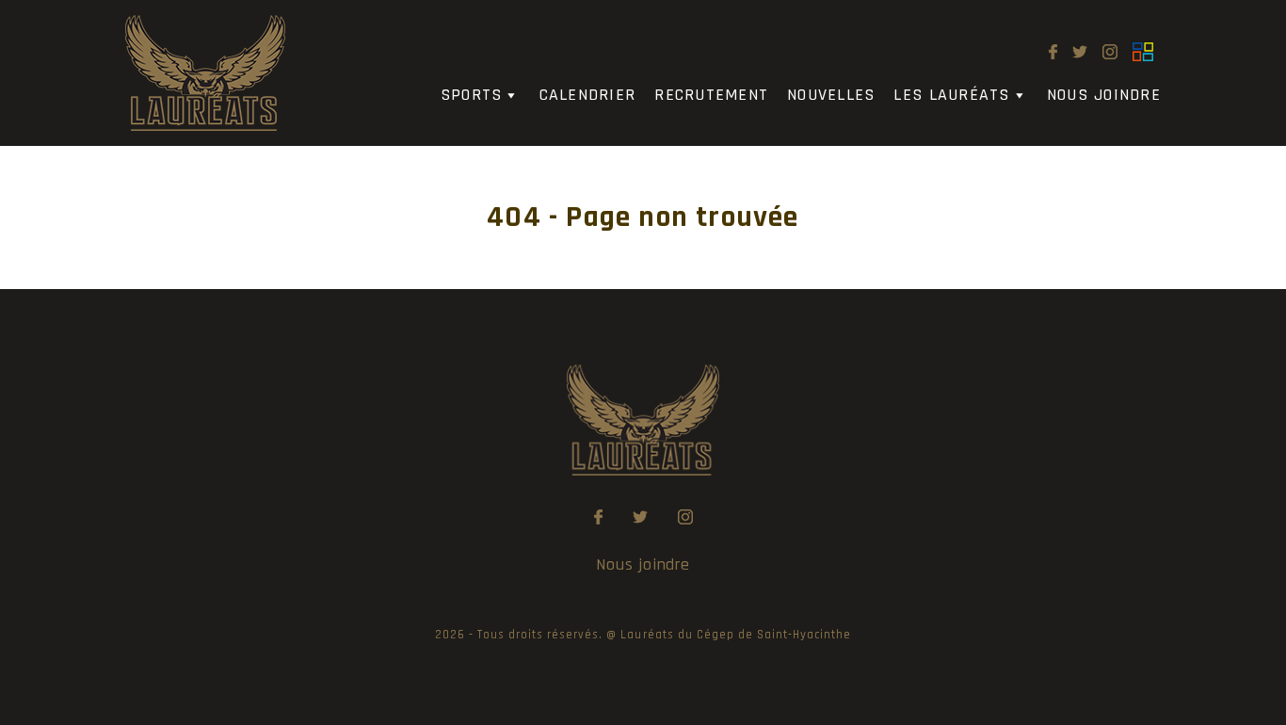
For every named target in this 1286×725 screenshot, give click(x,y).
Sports (472, 94)
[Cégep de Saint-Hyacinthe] (1143, 52)
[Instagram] (1110, 52)
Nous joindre (1104, 94)
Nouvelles (831, 94)
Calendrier (587, 94)
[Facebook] (1053, 52)
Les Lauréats (951, 94)
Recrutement (711, 94)
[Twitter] (1080, 52)
